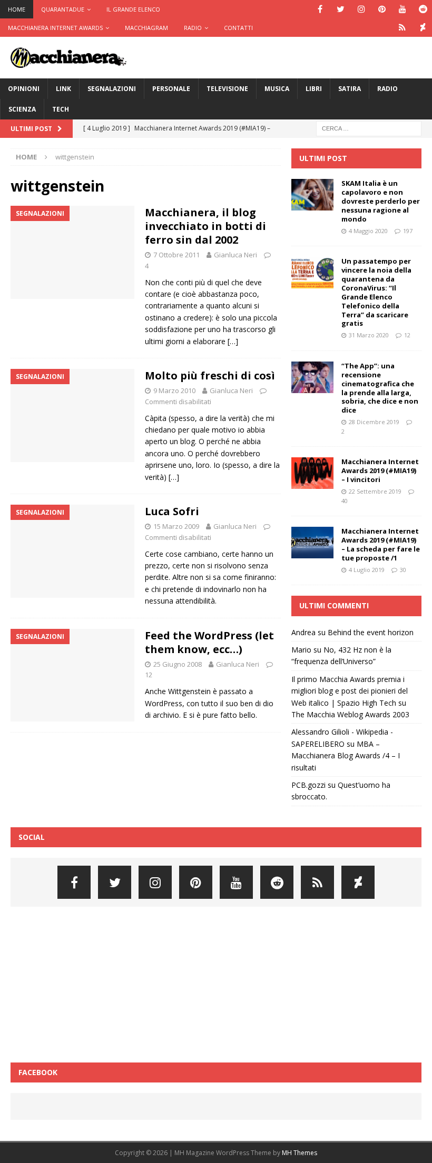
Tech (60, 109)
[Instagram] (361, 9)
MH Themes (299, 1152)
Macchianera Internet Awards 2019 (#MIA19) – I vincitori (380, 470)
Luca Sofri (172, 511)
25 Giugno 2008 (177, 664)
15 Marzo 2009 (176, 526)
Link (63, 88)
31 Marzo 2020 (369, 335)
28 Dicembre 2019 (374, 422)
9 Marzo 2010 (174, 390)
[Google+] (402, 27)
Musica (276, 88)
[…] (233, 341)
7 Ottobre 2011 (176, 254)
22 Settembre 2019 (375, 491)
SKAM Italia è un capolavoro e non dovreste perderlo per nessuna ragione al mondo (380, 201)
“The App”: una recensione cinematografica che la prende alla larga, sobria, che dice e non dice (379, 388)
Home (16, 9)
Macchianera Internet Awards (55, 28)
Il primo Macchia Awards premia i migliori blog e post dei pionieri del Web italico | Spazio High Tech (349, 691)
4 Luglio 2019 (367, 570)
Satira (349, 88)
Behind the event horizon (371, 632)
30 (403, 570)
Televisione (227, 88)
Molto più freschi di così (210, 375)
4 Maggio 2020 (368, 231)
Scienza (22, 109)
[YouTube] (402, 9)
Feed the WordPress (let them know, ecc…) (209, 642)
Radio (193, 28)
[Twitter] (340, 9)
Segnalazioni (111, 88)
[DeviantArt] (423, 27)
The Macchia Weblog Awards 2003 (350, 714)
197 (408, 231)
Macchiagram (146, 28)
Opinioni (24, 88)
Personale (171, 88)
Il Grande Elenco (133, 9)
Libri (314, 88)
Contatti (238, 28)
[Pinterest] (381, 9)
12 (148, 674)
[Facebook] (320, 9)
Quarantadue (62, 9)
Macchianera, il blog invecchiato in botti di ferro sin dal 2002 (205, 226)
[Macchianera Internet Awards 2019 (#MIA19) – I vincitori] (312, 473)
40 (344, 501)
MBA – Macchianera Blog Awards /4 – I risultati (345, 756)
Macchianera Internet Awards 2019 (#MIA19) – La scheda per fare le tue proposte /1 (380, 544)
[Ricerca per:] (368, 128)
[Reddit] (423, 9)
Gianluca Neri (235, 254)
